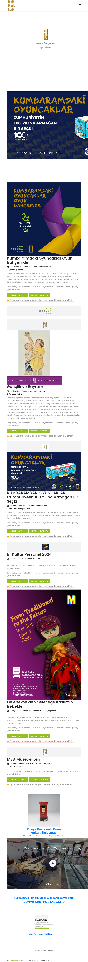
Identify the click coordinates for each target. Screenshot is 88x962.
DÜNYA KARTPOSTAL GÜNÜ (44, 902)
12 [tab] (62, 68)
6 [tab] (42, 68)
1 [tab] (26, 68)
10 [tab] (55, 68)
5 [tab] (39, 68)
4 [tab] (36, 68)
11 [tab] (58, 68)
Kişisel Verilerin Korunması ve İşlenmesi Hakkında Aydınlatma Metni (41, 300)
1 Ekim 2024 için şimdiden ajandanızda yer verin (44, 897)
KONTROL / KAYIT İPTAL (39, 295)
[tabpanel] (44, 40)
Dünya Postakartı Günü (44, 829)
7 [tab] (46, 68)
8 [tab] (49, 68)
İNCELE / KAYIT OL (17, 295)
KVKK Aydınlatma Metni (44, 950)
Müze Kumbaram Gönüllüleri (40, 934)
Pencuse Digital (16, 960)
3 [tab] (33, 68)
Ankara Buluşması (44, 832)
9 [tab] (52, 68)
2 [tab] (29, 68)
